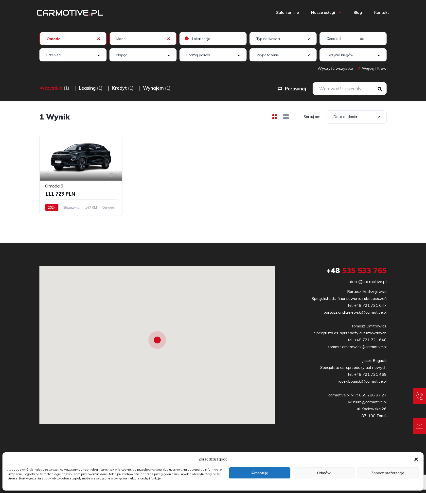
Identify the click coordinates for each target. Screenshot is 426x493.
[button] (416, 459)
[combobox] (72, 38)
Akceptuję (259, 473)
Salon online (287, 12)
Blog (358, 12)
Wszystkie (54, 88)
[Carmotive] (70, 12)
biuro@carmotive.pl (367, 281)
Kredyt (123, 88)
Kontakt (381, 12)
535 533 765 (356, 270)
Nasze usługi (323, 12)
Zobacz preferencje (387, 473)
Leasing (91, 88)
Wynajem (157, 88)
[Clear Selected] (98, 38)
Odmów (324, 473)
